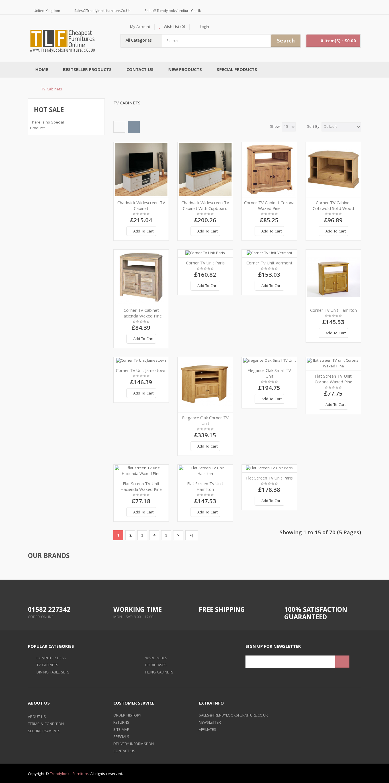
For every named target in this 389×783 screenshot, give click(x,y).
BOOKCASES (156, 665)
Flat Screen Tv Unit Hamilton (205, 487)
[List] (119, 127)
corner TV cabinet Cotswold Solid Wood (333, 206)
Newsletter (210, 723)
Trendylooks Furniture (69, 774)
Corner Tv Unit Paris (205, 263)
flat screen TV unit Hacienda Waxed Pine (141, 487)
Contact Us (124, 751)
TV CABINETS (47, 665)
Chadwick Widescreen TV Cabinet (141, 206)
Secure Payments (44, 731)
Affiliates (207, 730)
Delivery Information (133, 744)
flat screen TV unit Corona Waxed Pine (333, 379)
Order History (127, 716)
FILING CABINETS (159, 672)
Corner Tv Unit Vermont (269, 263)
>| (191, 536)
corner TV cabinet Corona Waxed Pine (269, 206)
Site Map (121, 730)
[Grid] (134, 127)
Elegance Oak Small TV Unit (269, 374)
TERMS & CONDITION (46, 724)
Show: (275, 127)
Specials (121, 737)
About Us (37, 717)
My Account (140, 27)
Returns (121, 723)
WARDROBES (156, 658)
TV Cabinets (51, 89)
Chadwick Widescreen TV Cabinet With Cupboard (205, 206)
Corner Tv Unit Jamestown (141, 371)
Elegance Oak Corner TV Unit (205, 421)
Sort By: (313, 127)
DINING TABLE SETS (52, 672)
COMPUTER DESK (51, 658)
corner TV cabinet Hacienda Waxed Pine (141, 313)
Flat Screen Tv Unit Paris (269, 478)
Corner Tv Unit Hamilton (333, 311)
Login (204, 27)
